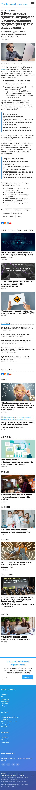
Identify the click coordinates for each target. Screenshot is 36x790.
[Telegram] (8, 223)
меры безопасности (8, 216)
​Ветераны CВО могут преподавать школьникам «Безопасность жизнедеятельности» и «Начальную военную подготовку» (15, 357)
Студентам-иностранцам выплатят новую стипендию (15, 638)
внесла (4, 68)
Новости (4, 694)
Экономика (5, 719)
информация (6, 213)
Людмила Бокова (17, 213)
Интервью (5, 701)
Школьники (12, 352)
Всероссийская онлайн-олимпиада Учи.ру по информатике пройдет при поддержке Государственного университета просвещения (18, 349)
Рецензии (5, 703)
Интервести (6, 724)
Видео (4, 706)
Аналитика (5, 699)
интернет (27, 210)
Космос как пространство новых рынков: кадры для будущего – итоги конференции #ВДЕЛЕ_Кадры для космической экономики (18, 601)
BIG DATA (4, 10)
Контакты (5, 740)
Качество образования (16, 336)
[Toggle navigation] (33, 3)
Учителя (11, 330)
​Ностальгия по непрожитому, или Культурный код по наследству (16, 564)
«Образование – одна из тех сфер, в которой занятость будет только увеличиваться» (18, 424)
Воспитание (12, 343)
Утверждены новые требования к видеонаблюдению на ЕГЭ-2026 (17, 312)
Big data (4, 726)
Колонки (4, 697)
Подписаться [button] (27, 677)
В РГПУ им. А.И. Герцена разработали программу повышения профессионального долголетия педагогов (17, 327)
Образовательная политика (10, 717)
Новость (13, 10)
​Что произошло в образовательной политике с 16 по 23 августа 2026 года (17, 462)
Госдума (8, 210)
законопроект (17, 210)
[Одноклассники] (5, 223)
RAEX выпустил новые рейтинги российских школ (15, 334)
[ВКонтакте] (2, 223)
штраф (18, 216)
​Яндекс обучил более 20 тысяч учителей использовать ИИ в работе (16, 496)
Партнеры (5, 742)
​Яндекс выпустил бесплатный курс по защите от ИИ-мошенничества (16, 283)
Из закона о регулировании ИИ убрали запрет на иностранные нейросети (17, 254)
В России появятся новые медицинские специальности (16, 531)
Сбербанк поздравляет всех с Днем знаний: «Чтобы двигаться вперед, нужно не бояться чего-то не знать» (17, 406)
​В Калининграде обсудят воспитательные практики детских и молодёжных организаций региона (16, 341)
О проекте (5, 737)
